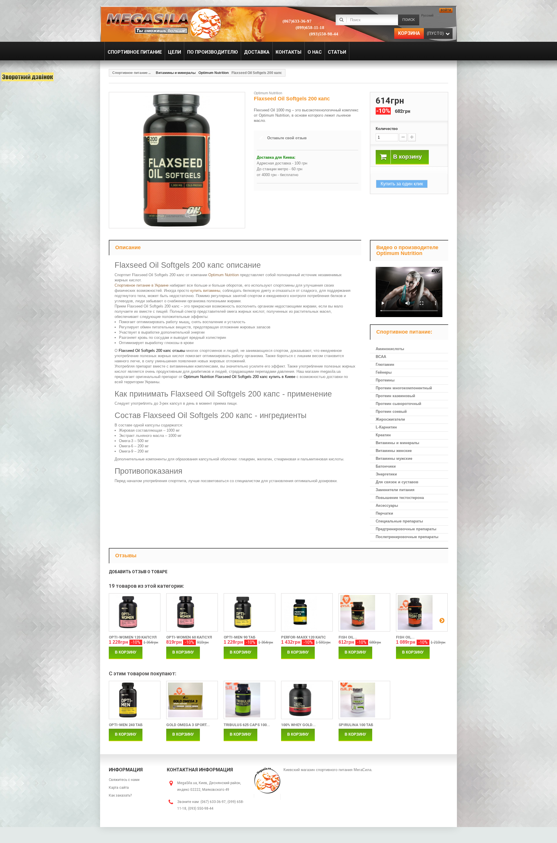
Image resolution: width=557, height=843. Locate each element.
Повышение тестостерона (400, 497)
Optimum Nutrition (223, 275)
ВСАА (381, 356)
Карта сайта (119, 788)
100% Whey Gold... (298, 725)
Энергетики (386, 474)
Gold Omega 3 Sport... (188, 725)
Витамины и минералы (397, 443)
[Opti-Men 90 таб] (249, 612)
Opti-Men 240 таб (125, 725)
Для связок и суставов (397, 482)
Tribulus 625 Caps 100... (247, 725)
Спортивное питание (130, 73)
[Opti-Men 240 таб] (134, 700)
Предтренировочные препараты (406, 529)
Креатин (383, 435)
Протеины (385, 380)
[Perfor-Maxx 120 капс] (307, 612)
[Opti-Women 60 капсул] (192, 612)
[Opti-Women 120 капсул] (134, 612)
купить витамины (205, 290)
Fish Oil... (348, 637)
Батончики (386, 466)
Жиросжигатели (390, 419)
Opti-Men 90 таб (239, 637)
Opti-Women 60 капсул (189, 637)
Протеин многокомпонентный (404, 388)
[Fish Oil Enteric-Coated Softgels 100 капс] (364, 612)
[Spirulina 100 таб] (364, 700)
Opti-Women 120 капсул (133, 637)
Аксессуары (387, 505)
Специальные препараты (399, 521)
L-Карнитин (386, 427)
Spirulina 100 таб (356, 725)
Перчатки (384, 513)
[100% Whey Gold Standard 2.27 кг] (307, 700)
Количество (387, 128)
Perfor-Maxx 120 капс (303, 637)
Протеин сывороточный (398, 403)
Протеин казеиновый (395, 396)
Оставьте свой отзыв (287, 138)
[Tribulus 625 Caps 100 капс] (249, 700)
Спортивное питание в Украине (142, 285)
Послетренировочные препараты (407, 537)
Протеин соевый (391, 411)
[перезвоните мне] (27, 77)
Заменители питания (395, 490)
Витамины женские (394, 450)
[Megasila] (163, 23)
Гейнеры (384, 372)
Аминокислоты (390, 349)
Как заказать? (120, 795)
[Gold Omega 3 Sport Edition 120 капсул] (192, 700)
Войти (446, 10)
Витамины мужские (394, 458)
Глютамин (385, 364)
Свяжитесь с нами (124, 780)
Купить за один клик (402, 183)
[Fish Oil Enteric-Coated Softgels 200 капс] (422, 612)
